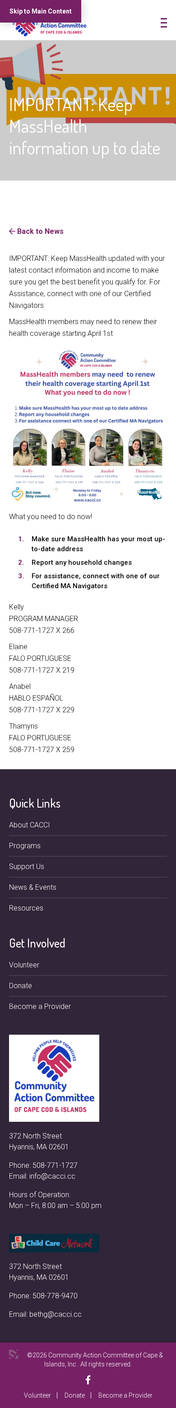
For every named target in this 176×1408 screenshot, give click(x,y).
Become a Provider (40, 1006)
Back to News (39, 231)
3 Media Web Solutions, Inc (13, 1354)
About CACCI (29, 825)
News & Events (32, 887)
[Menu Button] (164, 23)
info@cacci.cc (52, 1176)
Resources (26, 908)
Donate (20, 985)
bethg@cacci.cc (55, 1314)
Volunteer (24, 965)
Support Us (26, 866)
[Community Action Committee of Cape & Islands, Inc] (49, 24)
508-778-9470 (55, 1296)
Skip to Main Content (40, 11)
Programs (25, 845)
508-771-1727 (55, 1165)
